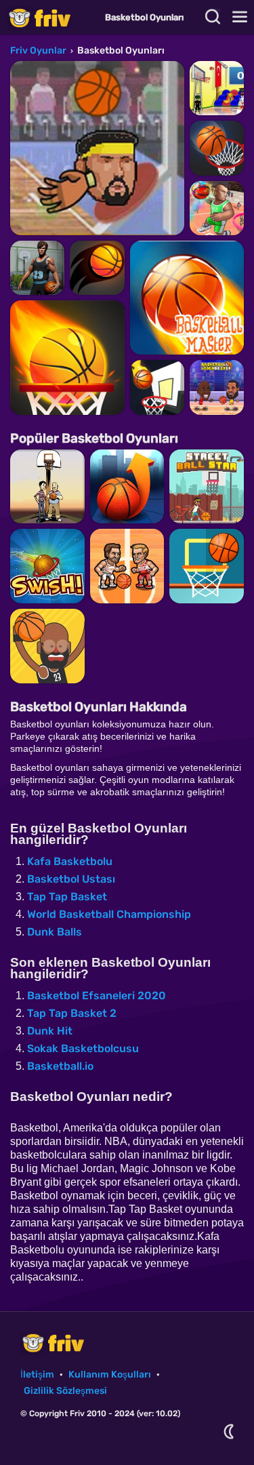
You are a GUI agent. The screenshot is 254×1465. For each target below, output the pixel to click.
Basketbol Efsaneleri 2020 (96, 995)
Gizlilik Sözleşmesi (65, 1391)
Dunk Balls (54, 931)
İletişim (37, 1374)
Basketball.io (60, 1066)
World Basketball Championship (109, 914)
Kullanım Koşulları (109, 1374)
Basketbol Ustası (71, 878)
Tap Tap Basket (67, 896)
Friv (51, 17)
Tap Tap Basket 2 (72, 1013)
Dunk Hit (49, 1030)
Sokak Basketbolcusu (83, 1048)
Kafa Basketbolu (69, 861)
